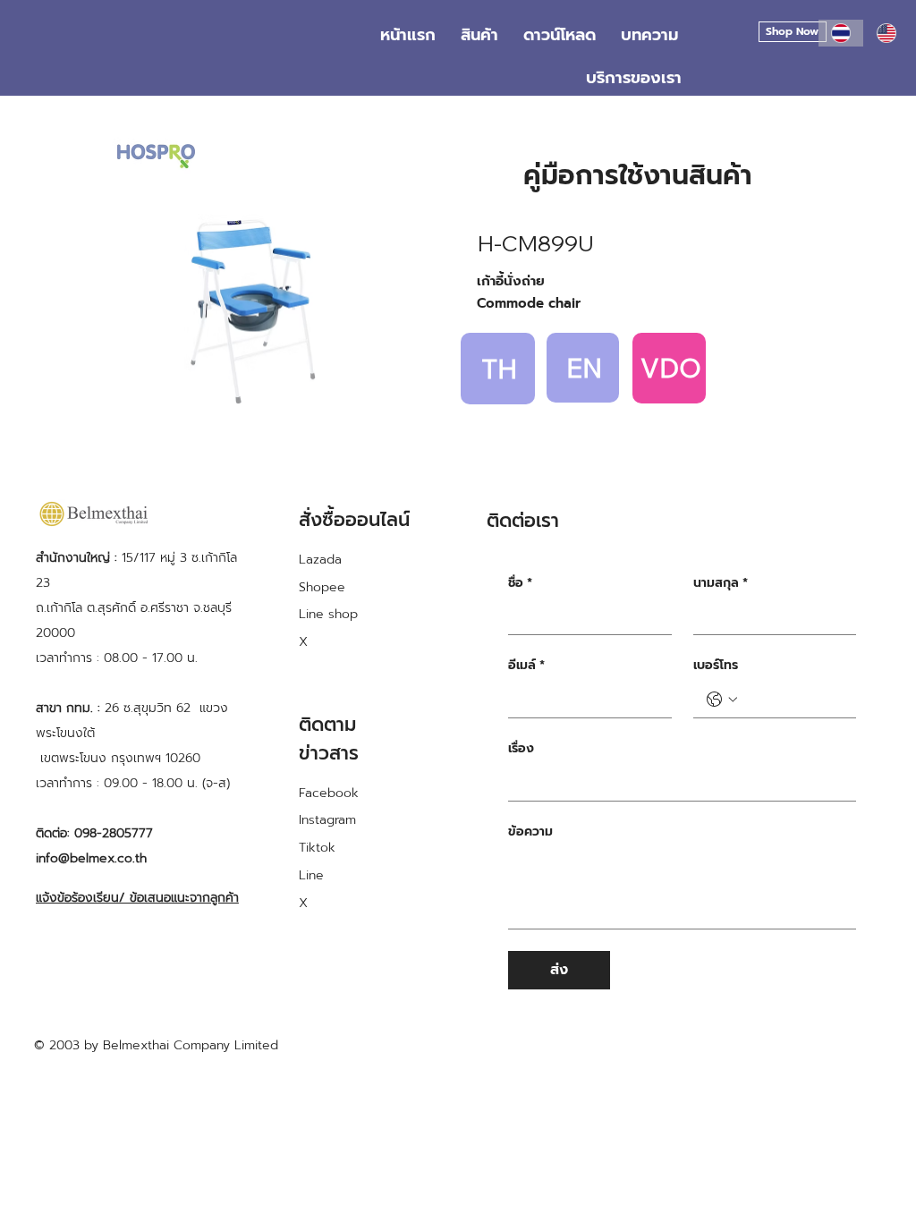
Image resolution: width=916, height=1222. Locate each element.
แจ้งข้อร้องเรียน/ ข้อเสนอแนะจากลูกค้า (137, 897)
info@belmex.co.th (91, 858)
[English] (886, 33)
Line (311, 875)
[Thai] (840, 33)
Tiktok (317, 847)
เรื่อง (521, 749)
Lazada (320, 559)
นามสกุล (720, 583)
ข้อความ (530, 832)
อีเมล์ (526, 666)
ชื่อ (520, 583)
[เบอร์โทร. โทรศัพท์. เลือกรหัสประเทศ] (722, 699)
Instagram (327, 819)
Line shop (328, 614)
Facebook (329, 793)
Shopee (322, 587)
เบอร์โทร (715, 666)
